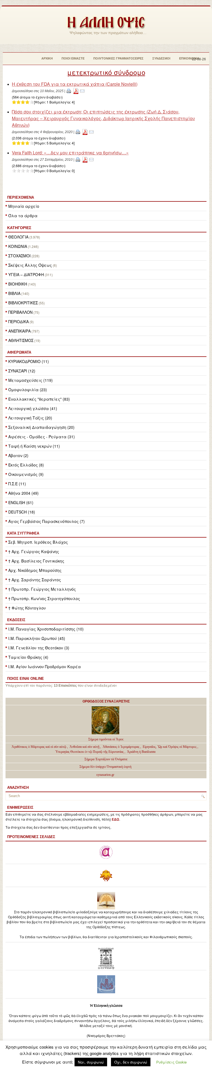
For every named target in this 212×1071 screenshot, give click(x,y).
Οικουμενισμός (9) (26, 474)
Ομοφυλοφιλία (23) (27, 389)
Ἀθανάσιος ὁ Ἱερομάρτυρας (121, 747)
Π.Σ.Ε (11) (17, 483)
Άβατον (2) (18, 455)
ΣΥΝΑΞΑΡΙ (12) (21, 371)
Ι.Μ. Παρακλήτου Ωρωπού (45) (36, 638)
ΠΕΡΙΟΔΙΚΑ (18, 321)
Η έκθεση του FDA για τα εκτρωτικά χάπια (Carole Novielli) (74, 84)
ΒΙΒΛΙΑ (14, 293)
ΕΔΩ (115, 819)
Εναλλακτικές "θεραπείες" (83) (39, 399)
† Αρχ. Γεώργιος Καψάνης (33, 551)
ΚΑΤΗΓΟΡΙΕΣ (19, 227)
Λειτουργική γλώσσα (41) (32, 408)
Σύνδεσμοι (161, 58)
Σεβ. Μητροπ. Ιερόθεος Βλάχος (38, 542)
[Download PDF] (76, 90)
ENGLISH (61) (20, 502)
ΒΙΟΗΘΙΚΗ (17, 284)
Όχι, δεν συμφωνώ (130, 1062)
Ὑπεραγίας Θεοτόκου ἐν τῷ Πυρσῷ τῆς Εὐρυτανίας (89, 752)
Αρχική (47, 58)
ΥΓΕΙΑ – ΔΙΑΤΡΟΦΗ (26, 274)
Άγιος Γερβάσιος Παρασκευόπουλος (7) (46, 521)
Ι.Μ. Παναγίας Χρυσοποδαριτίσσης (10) (46, 629)
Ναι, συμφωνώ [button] (91, 1062)
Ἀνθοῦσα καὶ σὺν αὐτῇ (84, 747)
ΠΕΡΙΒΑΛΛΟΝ (20, 312)
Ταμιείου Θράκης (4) (28, 657)
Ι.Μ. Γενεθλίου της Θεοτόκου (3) (38, 647)
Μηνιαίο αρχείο (23, 206)
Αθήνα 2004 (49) (23, 493)
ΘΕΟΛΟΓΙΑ (18, 237)
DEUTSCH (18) (21, 512)
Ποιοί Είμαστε (73, 58)
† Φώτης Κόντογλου (27, 608)
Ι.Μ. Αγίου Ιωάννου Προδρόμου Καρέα (44, 666)
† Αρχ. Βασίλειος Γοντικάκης (36, 561)
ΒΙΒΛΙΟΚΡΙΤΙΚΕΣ (23, 302)
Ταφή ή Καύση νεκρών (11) (34, 446)
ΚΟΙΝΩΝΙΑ (17, 246)
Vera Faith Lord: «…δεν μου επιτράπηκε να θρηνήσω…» (70, 152)
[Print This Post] (68, 90)
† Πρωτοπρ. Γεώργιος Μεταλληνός (42, 589)
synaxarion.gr (105, 775)
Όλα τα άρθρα (23, 215)
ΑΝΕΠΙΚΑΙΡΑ (19, 331)
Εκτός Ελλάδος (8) (26, 465)
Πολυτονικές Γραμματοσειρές (118, 58)
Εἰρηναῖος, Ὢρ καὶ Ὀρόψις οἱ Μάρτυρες (170, 747)
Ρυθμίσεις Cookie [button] (171, 1062)
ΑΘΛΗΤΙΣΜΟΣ (20, 340)
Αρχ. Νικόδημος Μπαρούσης (35, 570)
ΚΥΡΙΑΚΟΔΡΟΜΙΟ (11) (28, 361)
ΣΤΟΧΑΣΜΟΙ (19, 255)
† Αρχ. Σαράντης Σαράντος (34, 579)
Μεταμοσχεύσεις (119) (30, 380)
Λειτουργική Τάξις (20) (30, 418)
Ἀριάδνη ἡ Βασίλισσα (141, 752)
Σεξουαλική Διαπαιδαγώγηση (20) (41, 427)
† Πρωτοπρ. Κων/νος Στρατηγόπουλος (44, 598)
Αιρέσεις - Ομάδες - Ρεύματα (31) (41, 436)
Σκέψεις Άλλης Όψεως (30, 265)
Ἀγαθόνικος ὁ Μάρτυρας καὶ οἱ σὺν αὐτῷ (39, 747)
